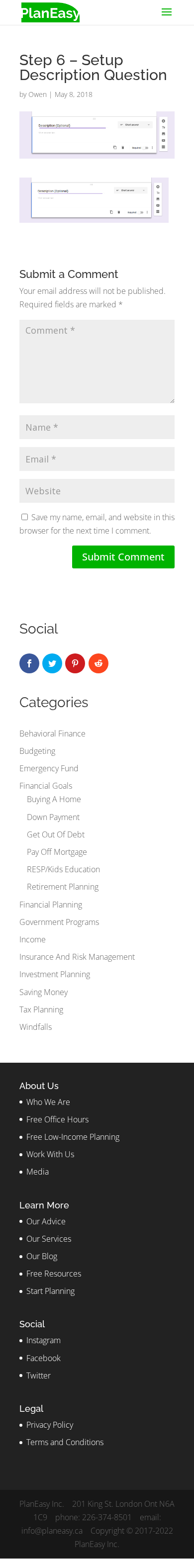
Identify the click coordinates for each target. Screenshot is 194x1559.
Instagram (43, 1340)
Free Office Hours (57, 1119)
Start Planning (50, 1290)
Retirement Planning (62, 886)
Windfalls (35, 1026)
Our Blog (41, 1256)
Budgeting (37, 750)
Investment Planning (54, 974)
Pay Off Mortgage (57, 851)
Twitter (38, 1375)
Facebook (43, 1358)
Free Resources (53, 1273)
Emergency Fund (49, 768)
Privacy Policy (49, 1424)
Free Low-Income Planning (72, 1136)
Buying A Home (54, 799)
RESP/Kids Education (63, 869)
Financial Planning (50, 904)
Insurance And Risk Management (77, 956)
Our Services (48, 1238)
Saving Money (43, 992)
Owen (37, 94)
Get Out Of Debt (56, 834)
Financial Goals (45, 785)
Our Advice (46, 1221)
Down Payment (53, 817)
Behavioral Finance (52, 733)
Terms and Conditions (64, 1442)
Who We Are (48, 1102)
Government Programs (59, 922)
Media (37, 1171)
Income (32, 939)
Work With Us (50, 1154)
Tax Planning (41, 1009)
